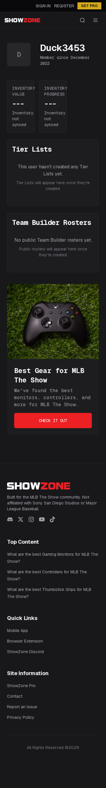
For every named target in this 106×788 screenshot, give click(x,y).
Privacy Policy (20, 717)
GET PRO (89, 6)
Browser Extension (25, 641)
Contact (14, 696)
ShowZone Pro (21, 685)
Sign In (43, 6)
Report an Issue (22, 706)
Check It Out (53, 420)
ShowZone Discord (25, 651)
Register (64, 6)
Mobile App (17, 630)
